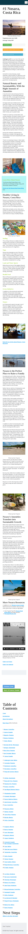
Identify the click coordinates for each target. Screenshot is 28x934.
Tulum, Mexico (8, 741)
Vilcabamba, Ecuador (10, 793)
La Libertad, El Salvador (10, 898)
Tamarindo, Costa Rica (10, 852)
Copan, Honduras (9, 838)
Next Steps (6, 723)
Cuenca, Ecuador (8, 732)
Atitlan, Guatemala (9, 778)
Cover (4, 713)
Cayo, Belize (7, 846)
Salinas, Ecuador (8, 811)
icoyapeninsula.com (10, 613)
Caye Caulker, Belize (10, 862)
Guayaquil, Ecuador (9, 892)
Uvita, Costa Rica (9, 820)
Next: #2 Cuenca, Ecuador (12, 690)
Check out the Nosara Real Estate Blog (13, 188)
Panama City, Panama (10, 784)
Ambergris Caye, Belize (10, 760)
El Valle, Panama (8, 867)
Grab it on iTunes (7, 661)
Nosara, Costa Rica (9, 729)
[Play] (4, 648)
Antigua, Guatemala (9, 747)
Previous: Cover (8, 686)
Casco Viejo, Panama (10, 814)
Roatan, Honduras (9, 738)
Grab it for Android (8, 664)
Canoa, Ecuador (8, 756)
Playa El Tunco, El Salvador (11, 901)
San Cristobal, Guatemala (11, 843)
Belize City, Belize (9, 905)
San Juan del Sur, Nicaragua (11, 745)
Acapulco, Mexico (9, 826)
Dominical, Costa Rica (10, 766)
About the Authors (8, 719)
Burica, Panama (8, 829)
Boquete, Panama (9, 735)
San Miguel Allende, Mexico (11, 789)
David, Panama (8, 907)
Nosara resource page (18, 605)
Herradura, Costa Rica (10, 769)
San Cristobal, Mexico (10, 753)
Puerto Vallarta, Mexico (10, 799)
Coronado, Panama (9, 763)
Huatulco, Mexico (9, 835)
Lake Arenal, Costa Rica (10, 802)
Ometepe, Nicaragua (10, 879)
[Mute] (19, 648)
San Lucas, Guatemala (10, 877)
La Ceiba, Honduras (9, 874)
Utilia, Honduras (8, 895)
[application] (14, 648)
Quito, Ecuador (8, 856)
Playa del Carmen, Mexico (11, 771)
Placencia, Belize (9, 809)
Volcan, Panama (8, 859)
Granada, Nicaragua (9, 796)
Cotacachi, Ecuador (9, 842)
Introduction (6, 716)
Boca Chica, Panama (9, 750)
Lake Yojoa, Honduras (10, 885)
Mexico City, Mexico (9, 882)
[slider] (23, 648)
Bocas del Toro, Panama (10, 781)
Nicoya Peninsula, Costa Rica (12, 889)
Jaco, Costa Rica (8, 805)
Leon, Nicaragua (8, 832)
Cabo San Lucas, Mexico (10, 849)
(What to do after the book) (10, 916)
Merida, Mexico (8, 817)
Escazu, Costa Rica (9, 786)
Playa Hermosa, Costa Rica (11, 865)
